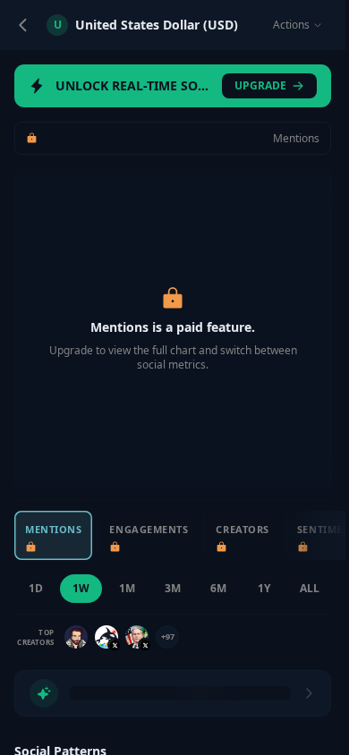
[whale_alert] (106, 637)
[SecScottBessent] (137, 637)
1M (127, 588)
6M (218, 588)
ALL (309, 588)
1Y (264, 588)
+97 (167, 636)
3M (173, 588)
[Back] (23, 25)
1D (36, 588)
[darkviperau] (76, 637)
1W (80, 588)
